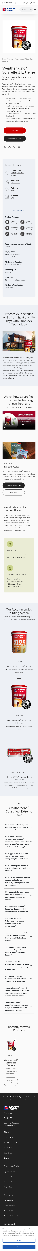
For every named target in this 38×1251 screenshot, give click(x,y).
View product (11, 1080)
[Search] (31, 9)
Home (4, 59)
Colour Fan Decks (9, 1182)
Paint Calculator (9, 1211)
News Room (8, 1153)
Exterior (10, 59)
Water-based (15, 183)
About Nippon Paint (10, 1143)
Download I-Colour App (11, 1216)
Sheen (13, 190)
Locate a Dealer (9, 1138)
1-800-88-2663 (10, 1125)
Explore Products (9, 1172)
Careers (6, 1158)
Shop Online (8, 1187)
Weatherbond (16, 175)
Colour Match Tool (10, 1206)
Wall (12, 198)
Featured (20, 173)
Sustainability (8, 1148)
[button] (4, 147)
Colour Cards (8, 1177)
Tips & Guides (8, 1201)
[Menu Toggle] (35, 9)
